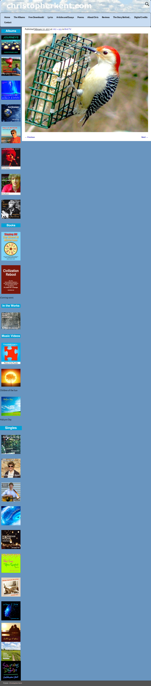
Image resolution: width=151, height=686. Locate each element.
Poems (80, 17)
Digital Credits (140, 17)
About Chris (92, 17)
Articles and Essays (65, 17)
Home (7, 17)
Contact (7, 22)
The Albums (19, 17)
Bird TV (67, 29)
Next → (144, 137)
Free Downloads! (36, 17)
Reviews (106, 17)
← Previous (30, 137)
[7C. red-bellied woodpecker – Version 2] (86, 82)
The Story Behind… (122, 17)
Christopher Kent (15, 683)
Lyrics (50, 17)
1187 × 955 (57, 29)
